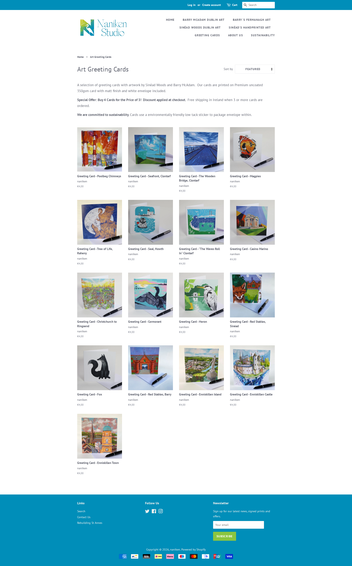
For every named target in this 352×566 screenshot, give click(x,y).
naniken (175, 549)
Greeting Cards (207, 35)
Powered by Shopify (193, 549)
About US (235, 35)
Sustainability (263, 35)
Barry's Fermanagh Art (252, 20)
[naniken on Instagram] (160, 512)
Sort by (228, 69)
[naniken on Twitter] (147, 512)
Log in (192, 5)
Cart (234, 5)
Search (81, 511)
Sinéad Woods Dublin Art (200, 27)
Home (170, 20)
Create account (211, 5)
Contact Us (83, 517)
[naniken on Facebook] (154, 512)
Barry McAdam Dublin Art (203, 20)
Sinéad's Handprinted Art (250, 27)
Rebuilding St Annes (89, 523)
